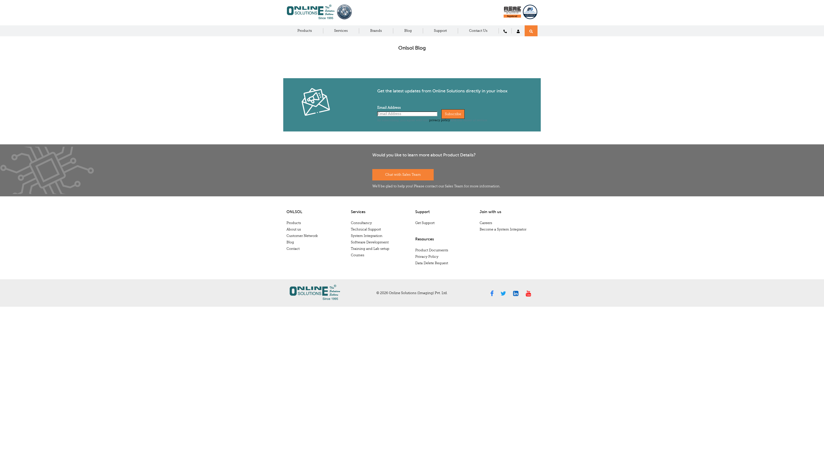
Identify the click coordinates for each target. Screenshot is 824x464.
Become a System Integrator (503, 229)
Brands (376, 31)
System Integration (366, 236)
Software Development (370, 242)
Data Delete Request (431, 263)
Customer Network (302, 236)
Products (304, 31)
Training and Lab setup (370, 249)
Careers (486, 223)
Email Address (389, 108)
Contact (293, 249)
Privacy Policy (426, 257)
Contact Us (478, 31)
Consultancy (361, 223)
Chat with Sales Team (403, 175)
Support (440, 31)
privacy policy (439, 120)
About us (293, 229)
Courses (357, 255)
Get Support (425, 223)
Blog (408, 31)
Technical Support (366, 229)
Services (341, 31)
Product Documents (431, 250)
